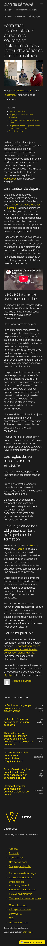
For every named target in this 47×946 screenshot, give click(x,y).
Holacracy (8, 9)
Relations (7, 16)
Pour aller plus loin (16, 131)
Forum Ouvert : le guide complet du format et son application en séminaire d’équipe (17, 773)
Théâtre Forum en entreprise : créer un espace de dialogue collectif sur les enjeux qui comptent (19, 739)
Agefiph (9, 675)
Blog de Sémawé (18, 4)
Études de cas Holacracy (22, 889)
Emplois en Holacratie (20, 893)
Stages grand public (20, 866)
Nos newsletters (18, 861)
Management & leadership (26, 9)
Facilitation (10, 94)
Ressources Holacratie (21, 877)
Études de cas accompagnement (19, 883)
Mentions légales (18, 922)
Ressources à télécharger (23, 873)
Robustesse (20, 16)
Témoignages (34, 16)
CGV (11, 918)
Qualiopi (30, 545)
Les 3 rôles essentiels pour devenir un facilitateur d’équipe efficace (16, 756)
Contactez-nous (18, 905)
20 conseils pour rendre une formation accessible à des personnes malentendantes (22, 649)
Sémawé (26, 816)
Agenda (13, 848)
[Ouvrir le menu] (41, 4)
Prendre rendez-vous (33, 942)
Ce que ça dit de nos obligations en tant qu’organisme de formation (24, 126)
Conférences (16, 857)
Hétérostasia (27, 932)
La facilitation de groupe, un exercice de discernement (18, 708)
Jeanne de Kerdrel (23, 90)
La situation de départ (17, 111)
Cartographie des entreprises (25, 898)
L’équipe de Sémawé (20, 909)
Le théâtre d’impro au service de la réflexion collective (16, 722)
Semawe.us (15, 913)
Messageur (10, 178)
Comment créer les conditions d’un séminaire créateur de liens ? (16, 790)
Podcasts (14, 853)
